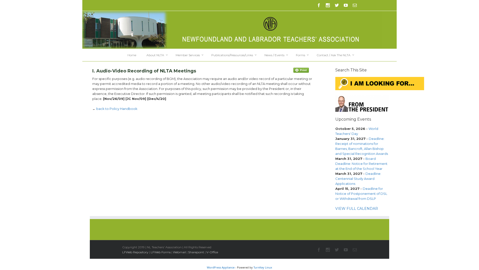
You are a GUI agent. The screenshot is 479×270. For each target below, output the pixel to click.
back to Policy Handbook (116, 109)
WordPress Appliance (221, 267)
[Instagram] (328, 5)
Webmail (179, 252)
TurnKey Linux (262, 267)
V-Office (212, 252)
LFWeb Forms (161, 252)
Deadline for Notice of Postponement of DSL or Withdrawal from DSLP (361, 194)
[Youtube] (346, 5)
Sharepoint (196, 252)
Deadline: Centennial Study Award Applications (358, 179)
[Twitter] (337, 5)
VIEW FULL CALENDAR (356, 208)
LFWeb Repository (135, 252)
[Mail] (355, 5)
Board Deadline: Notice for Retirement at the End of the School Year (361, 164)
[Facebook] (319, 5)
